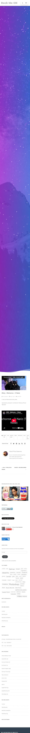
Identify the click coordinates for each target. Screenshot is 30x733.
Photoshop (14, 584)
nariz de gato (28, 437)
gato (13, 576)
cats (8, 435)
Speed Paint (6, 592)
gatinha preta (11, 436)
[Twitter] (13, 443)
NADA (3, 678)
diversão (18, 572)
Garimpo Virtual (5, 671)
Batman (12, 569)
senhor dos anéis (20, 590)
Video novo (22, 596)
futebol (19, 574)
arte (7, 568)
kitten (16, 435)
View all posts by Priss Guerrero (16, 458)
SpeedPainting (5, 690)
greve (20, 576)
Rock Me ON (9, 2)
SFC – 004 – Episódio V (6, 642)
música (5, 584)
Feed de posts (4, 614)
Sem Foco (18, 587)
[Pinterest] (16, 443)
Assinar (4, 556)
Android (3, 568)
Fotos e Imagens (5, 668)
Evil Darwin (4, 665)
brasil (18, 569)
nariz (24, 435)
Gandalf (8, 576)
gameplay (23, 574)
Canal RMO (19, 396)
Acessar (3, 611)
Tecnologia (4, 694)
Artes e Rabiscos (5, 655)
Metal (24, 582)
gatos (17, 576)
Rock (3, 587)
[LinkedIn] (19, 443)
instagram (9, 580)
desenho (5, 573)
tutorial (13, 594)
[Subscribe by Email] (6, 540)
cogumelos (23, 570)
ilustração (4, 580)
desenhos (12, 572)
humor (17, 578)
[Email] (24, 443)
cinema (25, 568)
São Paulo (19, 591)
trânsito (23, 592)
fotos (15, 574)
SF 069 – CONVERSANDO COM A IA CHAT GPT (11, 639)
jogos (17, 580)
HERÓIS (24, 576)
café (22, 568)
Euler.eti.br (4, 601)
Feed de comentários (6, 617)
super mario (13, 591)
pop (2, 684)
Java (13, 580)
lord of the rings (18, 581)
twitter (18, 594)
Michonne (20, 435)
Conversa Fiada (5, 662)
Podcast (3, 681)
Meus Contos (4, 674)
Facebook (24, 572)
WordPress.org (5, 620)
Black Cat (5, 436)
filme (11, 574)
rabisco (22, 585)
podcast (22, 583)
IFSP (21, 578)
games (3, 576)
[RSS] (22, 443)
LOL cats (20, 580)
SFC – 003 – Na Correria (7, 645)
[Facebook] (10, 443)
